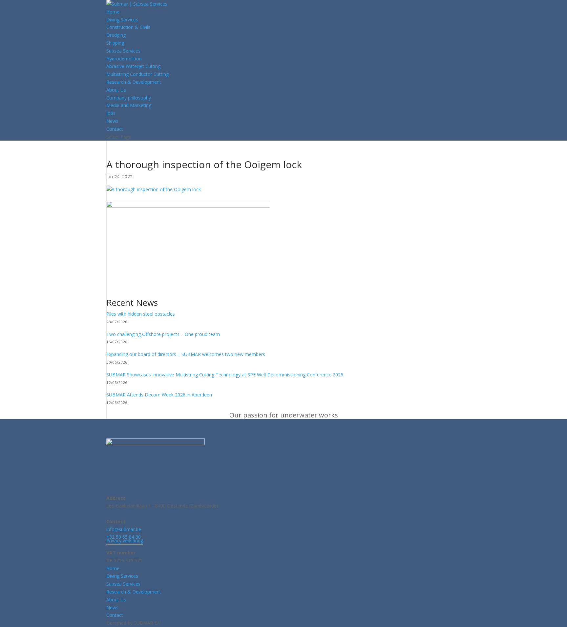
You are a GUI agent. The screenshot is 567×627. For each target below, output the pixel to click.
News (112, 121)
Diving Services (122, 19)
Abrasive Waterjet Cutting (133, 66)
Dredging (116, 35)
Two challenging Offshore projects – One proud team (163, 334)
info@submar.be (123, 529)
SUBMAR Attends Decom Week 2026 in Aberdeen (159, 395)
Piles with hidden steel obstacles (140, 314)
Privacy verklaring (124, 540)
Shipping (115, 43)
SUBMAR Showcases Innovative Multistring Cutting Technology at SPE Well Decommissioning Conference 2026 (224, 374)
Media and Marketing (128, 105)
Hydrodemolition (124, 59)
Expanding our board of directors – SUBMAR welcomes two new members (185, 354)
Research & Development (133, 82)
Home (112, 12)
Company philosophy (128, 98)
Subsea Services (123, 51)
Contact (114, 129)
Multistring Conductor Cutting (137, 74)
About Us (116, 90)
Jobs (111, 113)
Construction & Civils (128, 27)
